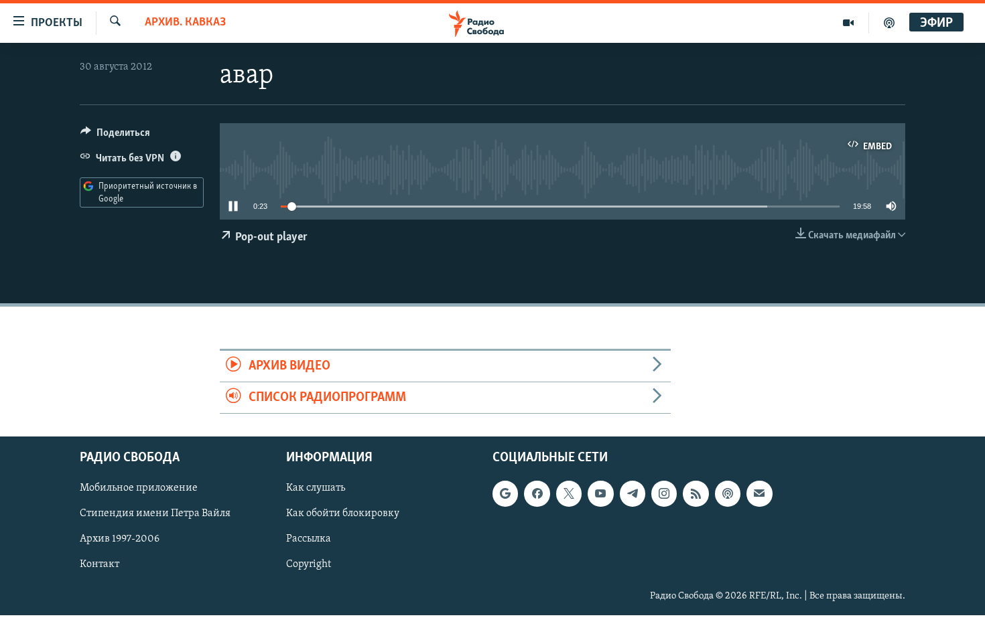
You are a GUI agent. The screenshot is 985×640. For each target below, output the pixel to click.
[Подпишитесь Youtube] (600, 494)
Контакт (99, 565)
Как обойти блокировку (342, 514)
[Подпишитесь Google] (505, 494)
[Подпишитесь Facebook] (536, 494)
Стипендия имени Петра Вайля (155, 514)
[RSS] (695, 494)
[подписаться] (759, 494)
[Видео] (848, 23)
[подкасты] (889, 23)
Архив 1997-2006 (119, 539)
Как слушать (315, 488)
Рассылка (308, 539)
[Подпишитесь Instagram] (664, 494)
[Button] (115, 136)
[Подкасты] (727, 494)
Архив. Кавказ (185, 23)
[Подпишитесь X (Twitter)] (569, 494)
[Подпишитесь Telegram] (632, 494)
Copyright (308, 565)
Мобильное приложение (139, 488)
